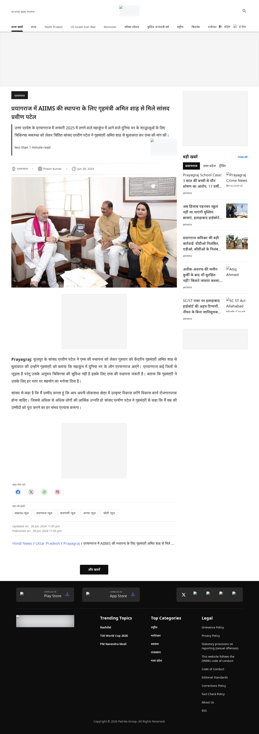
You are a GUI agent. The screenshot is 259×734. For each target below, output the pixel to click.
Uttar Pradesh (48, 543)
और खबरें (94, 569)
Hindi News (22, 543)
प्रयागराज (20, 95)
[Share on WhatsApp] (44, 492)
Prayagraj (71, 543)
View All (243, 157)
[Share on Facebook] (17, 492)
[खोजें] (244, 11)
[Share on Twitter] (31, 492)
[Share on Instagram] (57, 492)
